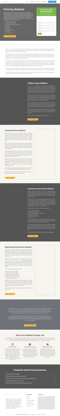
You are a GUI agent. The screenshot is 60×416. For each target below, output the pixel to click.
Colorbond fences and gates (10, 133)
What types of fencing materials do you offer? (16, 376)
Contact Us (44, 1)
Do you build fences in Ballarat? (13, 374)
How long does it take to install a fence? (15, 380)
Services (37, 1)
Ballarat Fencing (9, 49)
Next (39, 33)
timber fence (30, 85)
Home (28, 1)
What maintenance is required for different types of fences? (19, 383)
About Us (32, 1)
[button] (39, 1)
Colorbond (11, 56)
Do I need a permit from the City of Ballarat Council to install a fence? (21, 378)
